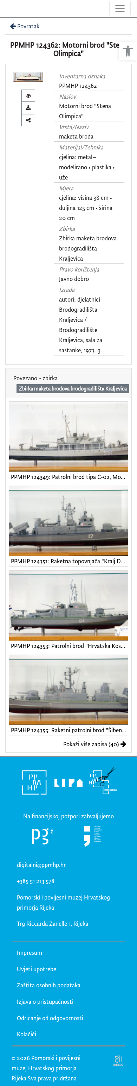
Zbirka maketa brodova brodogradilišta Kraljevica (88, 248)
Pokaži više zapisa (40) (91, 744)
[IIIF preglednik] (28, 96)
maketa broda (76, 136)
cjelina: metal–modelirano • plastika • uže (87, 167)
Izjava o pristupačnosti (45, 1001)
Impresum (29, 953)
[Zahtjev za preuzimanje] (28, 108)
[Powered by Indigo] (118, 1060)
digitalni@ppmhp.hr (41, 865)
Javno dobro (74, 279)
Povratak (28, 26)
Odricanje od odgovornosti (50, 1018)
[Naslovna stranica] (6, 8)
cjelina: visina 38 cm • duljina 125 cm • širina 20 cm (85, 207)
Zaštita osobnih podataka (48, 985)
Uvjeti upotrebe (36, 969)
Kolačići (26, 1034)
